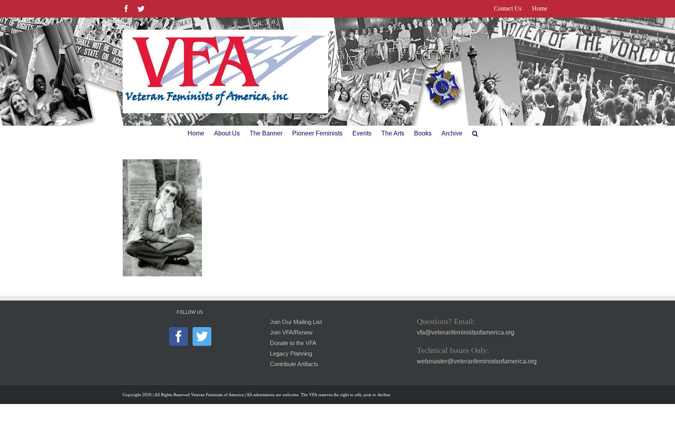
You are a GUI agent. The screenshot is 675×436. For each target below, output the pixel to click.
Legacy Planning (291, 354)
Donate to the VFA (293, 343)
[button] (475, 133)
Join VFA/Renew (291, 332)
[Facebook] (178, 336)
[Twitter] (202, 336)
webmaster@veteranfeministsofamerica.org (477, 361)
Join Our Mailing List (296, 322)
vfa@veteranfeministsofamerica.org (465, 332)
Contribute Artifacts (294, 364)
